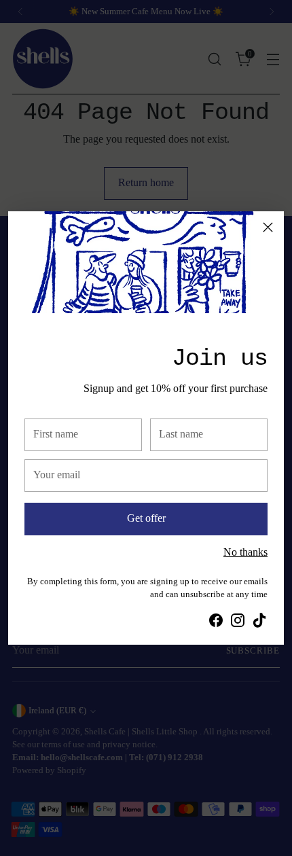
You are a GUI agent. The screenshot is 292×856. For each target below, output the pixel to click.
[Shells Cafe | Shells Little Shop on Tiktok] (259, 622)
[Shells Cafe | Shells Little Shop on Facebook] (216, 622)
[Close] (267, 227)
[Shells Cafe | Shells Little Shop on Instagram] (238, 622)
